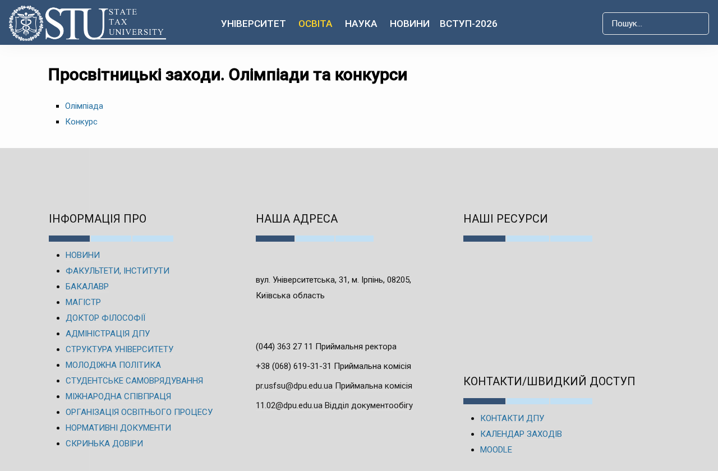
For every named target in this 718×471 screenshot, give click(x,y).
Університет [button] (253, 23)
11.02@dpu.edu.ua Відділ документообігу (334, 405)
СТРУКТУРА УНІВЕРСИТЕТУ (119, 349)
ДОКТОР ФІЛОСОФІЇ (105, 318)
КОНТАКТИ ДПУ (512, 418)
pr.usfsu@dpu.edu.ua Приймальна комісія (334, 386)
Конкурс (81, 122)
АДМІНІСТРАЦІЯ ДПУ (108, 334)
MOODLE (496, 450)
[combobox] (655, 23)
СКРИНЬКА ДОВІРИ (104, 443)
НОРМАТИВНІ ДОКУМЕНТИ (118, 428)
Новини (410, 23)
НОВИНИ (83, 255)
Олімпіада (84, 106)
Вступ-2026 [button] (469, 23)
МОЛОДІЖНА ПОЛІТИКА (113, 365)
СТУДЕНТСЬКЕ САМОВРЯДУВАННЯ (134, 381)
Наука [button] (361, 23)
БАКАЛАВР (87, 286)
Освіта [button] (315, 23)
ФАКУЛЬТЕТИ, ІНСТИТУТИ (117, 271)
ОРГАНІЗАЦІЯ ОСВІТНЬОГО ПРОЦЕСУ (139, 412)
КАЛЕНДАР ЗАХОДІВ (521, 434)
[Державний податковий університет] (85, 23)
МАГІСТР (83, 302)
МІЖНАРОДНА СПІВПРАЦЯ (118, 396)
